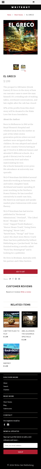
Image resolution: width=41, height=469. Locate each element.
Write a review (26, 292)
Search (5, 386)
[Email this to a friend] (19, 279)
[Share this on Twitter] (10, 279)
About (5, 383)
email (15, 421)
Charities (6, 390)
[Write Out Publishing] (20, 7)
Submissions (7, 409)
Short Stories (7, 402)
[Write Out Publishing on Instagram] (8, 425)
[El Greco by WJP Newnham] (20, 37)
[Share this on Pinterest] (15, 279)
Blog (4, 405)
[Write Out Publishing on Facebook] (4, 425)
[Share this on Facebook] (13, 279)
